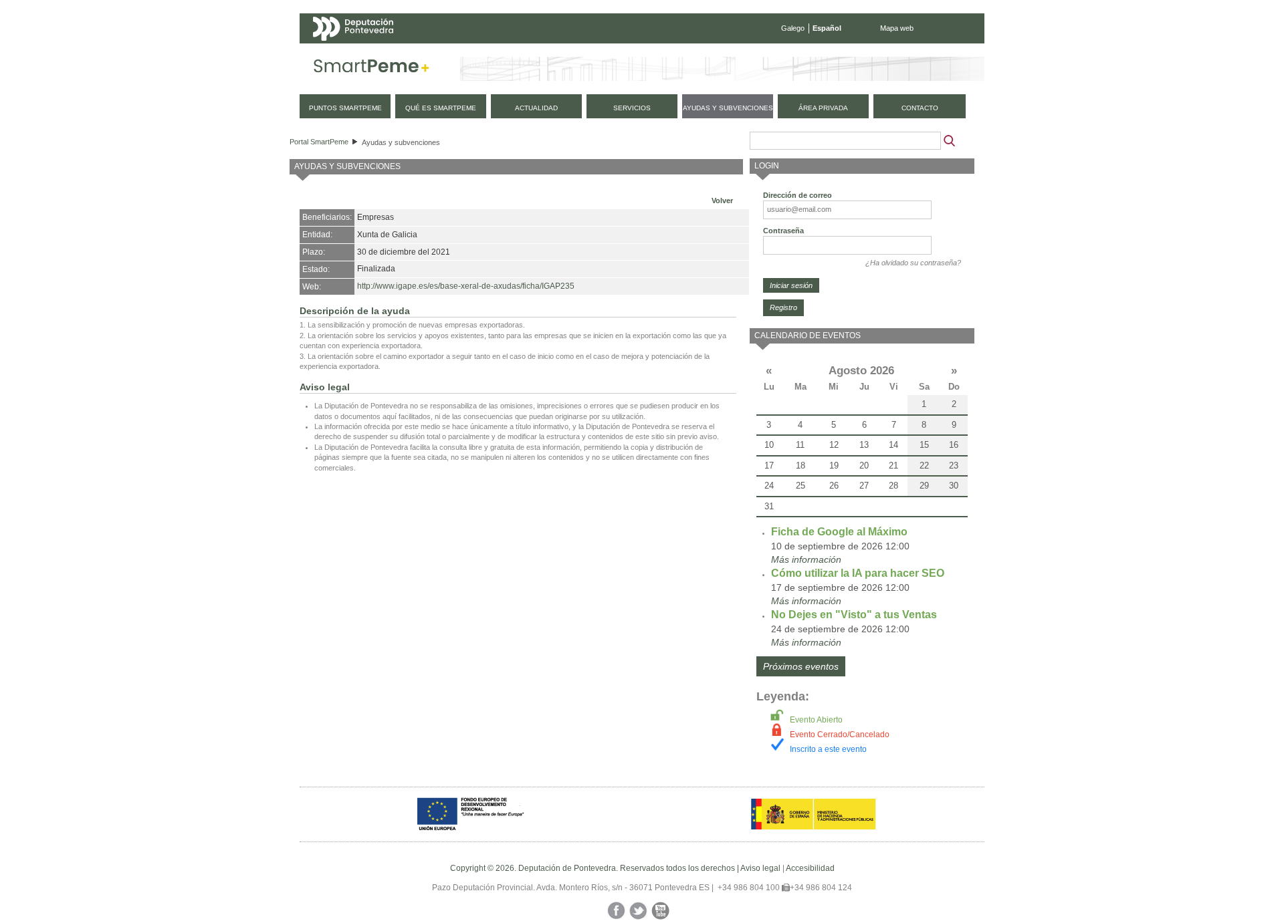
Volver (722, 200)
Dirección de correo (797, 195)
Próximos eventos (801, 666)
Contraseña (783, 231)
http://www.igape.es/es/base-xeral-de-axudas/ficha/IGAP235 (465, 286)
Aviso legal (760, 868)
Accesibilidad (810, 868)
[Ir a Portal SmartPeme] (371, 69)
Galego (793, 28)
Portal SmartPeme (319, 142)
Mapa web (897, 28)
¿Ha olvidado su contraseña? (913, 263)
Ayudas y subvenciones (401, 142)
